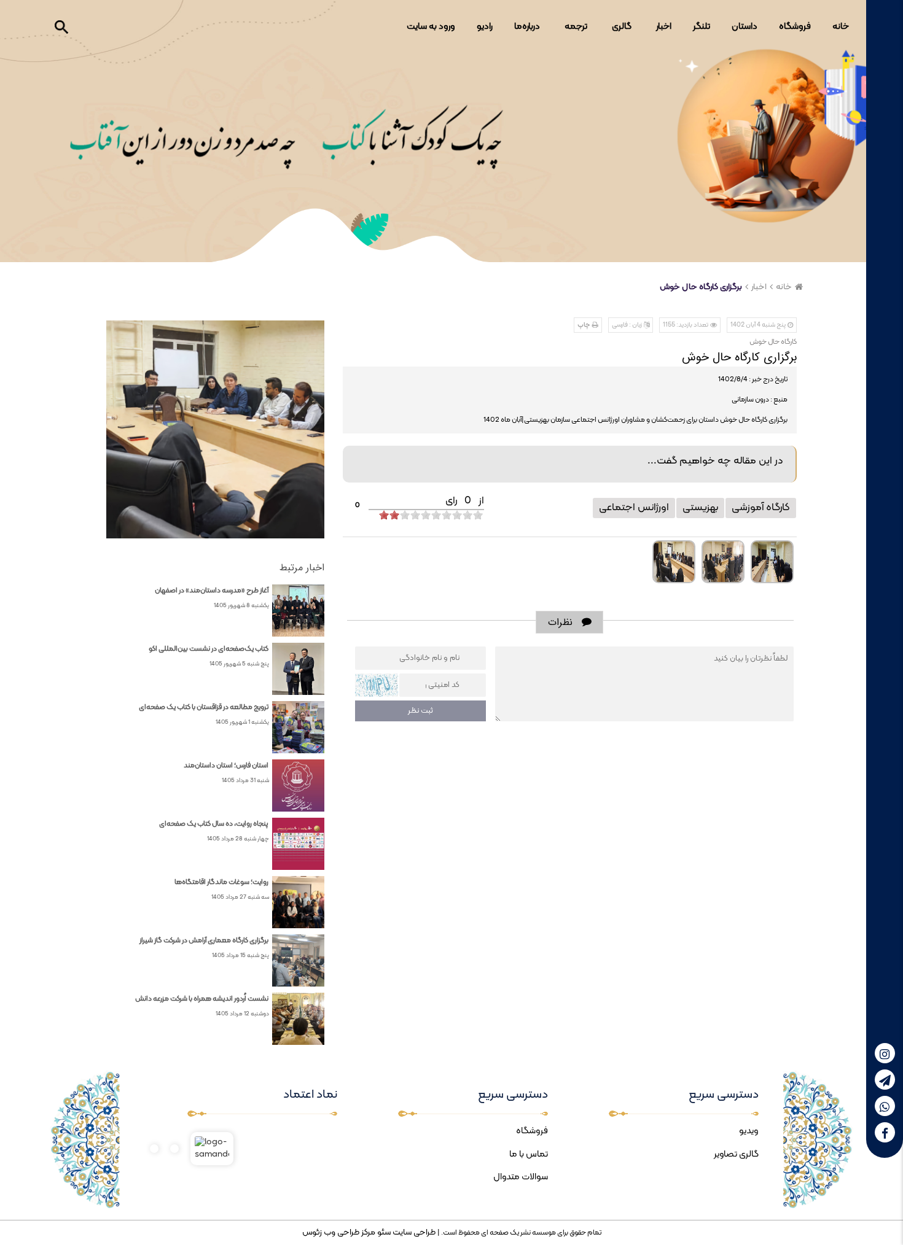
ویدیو (749, 1131)
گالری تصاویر (736, 1154)
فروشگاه (795, 27)
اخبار (663, 27)
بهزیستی (700, 508)
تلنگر (701, 27)
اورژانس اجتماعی (634, 508)
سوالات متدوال (520, 1177)
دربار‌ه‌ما (527, 27)
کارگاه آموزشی (761, 508)
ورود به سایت (431, 27)
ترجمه (576, 27)
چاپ (583, 325)
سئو (383, 1232)
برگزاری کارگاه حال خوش (701, 287)
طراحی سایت (413, 1232)
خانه (840, 27)
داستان (744, 27)
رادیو (485, 27)
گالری (621, 27)
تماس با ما (528, 1154)
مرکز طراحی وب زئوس (338, 1232)
